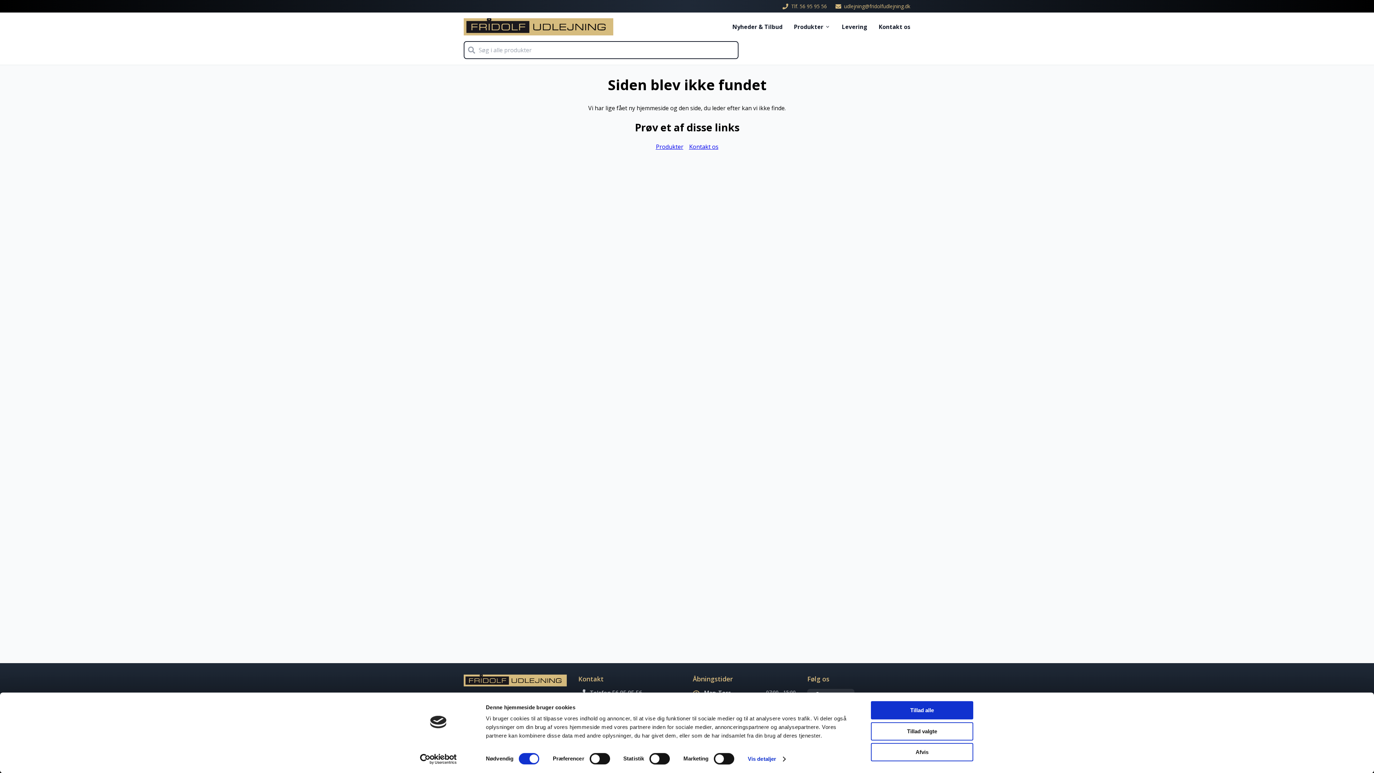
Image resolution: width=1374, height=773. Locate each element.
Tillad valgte (922, 731)
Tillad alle (922, 710)
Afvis (922, 752)
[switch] (600, 758)
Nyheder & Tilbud (757, 27)
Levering (854, 27)
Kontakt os (894, 27)
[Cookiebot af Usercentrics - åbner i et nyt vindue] (438, 759)
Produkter (808, 27)
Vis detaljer (762, 759)
